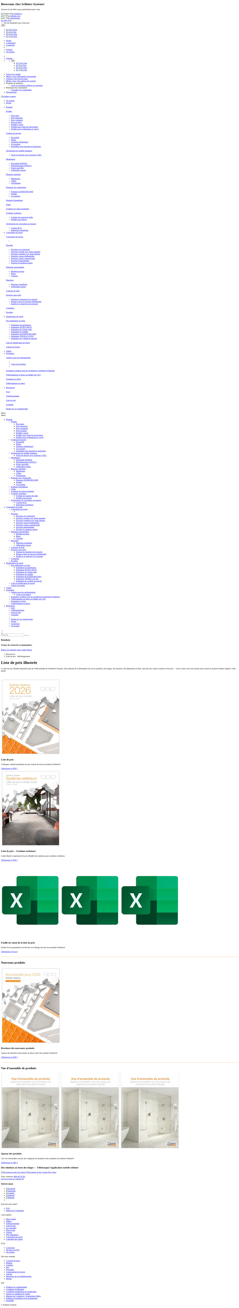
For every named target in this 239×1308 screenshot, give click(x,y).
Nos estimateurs (12, 1235)
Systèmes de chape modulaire (17, 209)
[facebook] (10, 1189)
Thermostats (16, 183)
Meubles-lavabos (17, 271)
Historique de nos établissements (18, 1276)
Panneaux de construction (16, 187)
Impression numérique (19, 230)
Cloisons (14, 276)
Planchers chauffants (19, 284)
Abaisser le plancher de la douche (24, 299)
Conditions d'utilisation (15, 1289)
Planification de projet (14, 563)
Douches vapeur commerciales (23, 258)
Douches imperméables (20, 261)
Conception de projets (14, 237)
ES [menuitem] (7, 32)
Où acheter (10, 1252)
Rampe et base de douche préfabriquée (26, 302)
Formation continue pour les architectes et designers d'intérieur (30, 371)
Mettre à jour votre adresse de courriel (21, 81)
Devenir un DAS (12, 1250)
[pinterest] (10, 1195)
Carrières (9, 1265)
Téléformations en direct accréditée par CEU (23, 375)
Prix (7, 1267)
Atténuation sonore (18, 170)
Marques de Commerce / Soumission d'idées (23, 1296)
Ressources (10, 606)
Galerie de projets (13, 347)
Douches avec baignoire (20, 249)
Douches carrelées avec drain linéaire (25, 254)
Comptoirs (10, 308)
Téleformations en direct (20, 603)
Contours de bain (12, 291)
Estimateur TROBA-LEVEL (22, 336)
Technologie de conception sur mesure (21, 224)
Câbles (13, 181)
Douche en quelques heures (22, 263)
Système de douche (13, 133)
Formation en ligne (13, 379)
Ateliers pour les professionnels (18, 358)
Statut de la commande (15, 1211)
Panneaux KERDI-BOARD (22, 192)
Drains (13, 140)
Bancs (13, 274)
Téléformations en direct (15, 383)
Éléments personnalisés (15, 267)
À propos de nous (13, 1261)
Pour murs (15, 116)
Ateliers (9, 1232)
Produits (9, 419)
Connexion (10, 45)
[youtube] (10, 1193)
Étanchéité (15, 137)
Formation (10, 590)
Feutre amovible (17, 168)
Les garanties (11, 1228)
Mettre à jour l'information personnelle (21, 76)
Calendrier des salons (14, 1239)
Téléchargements (12, 396)
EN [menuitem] (7, 30)
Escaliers (9, 312)
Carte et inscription (18, 364)
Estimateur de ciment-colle (21, 329)
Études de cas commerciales (17, 409)
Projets (8, 41)
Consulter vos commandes (21, 90)
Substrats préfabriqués (19, 142)
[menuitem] (9, 107)
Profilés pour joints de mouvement (24, 127)
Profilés (9, 111)
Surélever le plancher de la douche (24, 304)
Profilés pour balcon (19, 220)
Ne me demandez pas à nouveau (16, 23)
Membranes (10, 159)
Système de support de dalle (22, 217)
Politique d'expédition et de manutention (21, 1298)
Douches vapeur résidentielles (22, 256)
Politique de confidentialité (16, 1287)
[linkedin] (10, 1198)
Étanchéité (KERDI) (19, 163)
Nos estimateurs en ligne (15, 321)
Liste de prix (11, 400)
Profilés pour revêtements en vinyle (25, 129)
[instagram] (11, 1191)
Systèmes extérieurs (13, 213)
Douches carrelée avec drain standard (25, 252)
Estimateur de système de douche (24, 338)
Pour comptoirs (17, 120)
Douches (9, 245)
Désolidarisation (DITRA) (21, 166)
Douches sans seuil (13, 295)
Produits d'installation (14, 200)
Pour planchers (17, 118)
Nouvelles (10, 1270)
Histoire (9, 1263)
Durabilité (10, 1301)
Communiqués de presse (15, 1272)
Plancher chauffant (13, 174)
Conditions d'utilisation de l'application (21, 1292)
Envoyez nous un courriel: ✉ (12, 1179)
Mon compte (11, 1219)
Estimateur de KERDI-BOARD (23, 334)
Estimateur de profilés (19, 332)
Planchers (10, 280)
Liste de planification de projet (18, 343)
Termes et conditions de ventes (18, 1294)
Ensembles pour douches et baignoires (26, 146)
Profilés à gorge (17, 125)
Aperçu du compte (13, 74)
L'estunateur (11, 43)
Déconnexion (11, 92)
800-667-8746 (19, 1176)
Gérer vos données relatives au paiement (27, 85)
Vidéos (8, 351)
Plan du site (10, 1230)
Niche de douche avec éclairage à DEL (26, 155)
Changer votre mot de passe (17, 79)
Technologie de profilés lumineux (19, 151)
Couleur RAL (16, 228)
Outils (8, 205)
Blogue (9, 1279)
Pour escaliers (16, 122)
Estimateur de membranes (21, 325)
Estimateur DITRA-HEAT (21, 327)
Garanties (9, 405)
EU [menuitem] (7, 36)
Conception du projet (14, 507)
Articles (9, 1274)
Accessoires (15, 144)
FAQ (8, 392)
